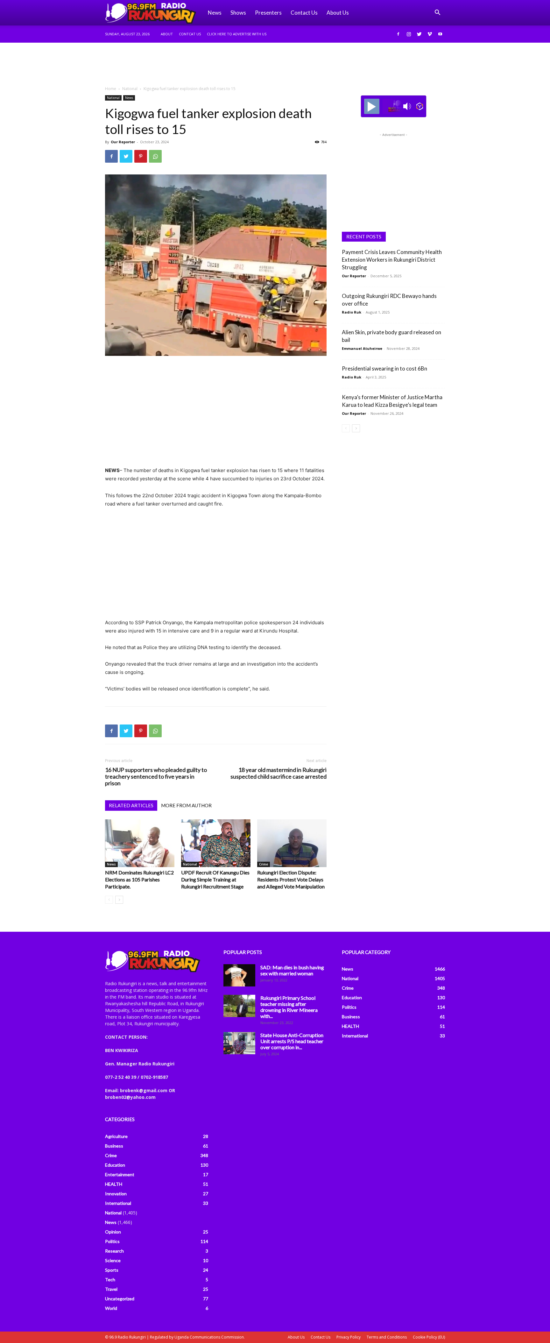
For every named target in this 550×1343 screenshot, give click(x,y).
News (215, 12)
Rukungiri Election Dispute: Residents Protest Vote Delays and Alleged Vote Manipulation (291, 879)
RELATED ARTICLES (131, 805)
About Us (296, 1337)
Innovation (116, 1193)
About (167, 34)
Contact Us (304, 12)
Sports (111, 1270)
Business (114, 1146)
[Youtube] (440, 34)
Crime (263, 864)
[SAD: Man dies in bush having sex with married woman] (239, 975)
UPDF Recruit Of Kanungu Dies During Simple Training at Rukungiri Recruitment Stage (215, 879)
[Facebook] (398, 34)
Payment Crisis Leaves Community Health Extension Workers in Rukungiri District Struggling (392, 260)
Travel (111, 1289)
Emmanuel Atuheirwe (362, 348)
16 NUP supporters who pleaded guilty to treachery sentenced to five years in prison (156, 777)
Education (115, 1165)
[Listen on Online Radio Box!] (419, 106)
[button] (437, 13)
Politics (112, 1241)
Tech (110, 1279)
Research (114, 1251)
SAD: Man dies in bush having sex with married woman (292, 970)
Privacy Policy (348, 1337)
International (118, 1203)
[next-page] (119, 900)
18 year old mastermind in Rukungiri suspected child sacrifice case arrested (278, 773)
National (130, 88)
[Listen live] (371, 106)
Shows (238, 12)
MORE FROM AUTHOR (186, 805)
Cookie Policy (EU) (429, 1337)
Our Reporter (123, 141)
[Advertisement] (275, 64)
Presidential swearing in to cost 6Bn (384, 368)
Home (110, 88)
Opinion (113, 1231)
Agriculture (116, 1136)
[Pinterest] (140, 156)
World (111, 1308)
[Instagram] (408, 34)
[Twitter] (419, 34)
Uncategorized (119, 1298)
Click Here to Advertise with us (236, 34)
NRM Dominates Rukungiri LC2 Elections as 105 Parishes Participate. (139, 879)
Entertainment (119, 1174)
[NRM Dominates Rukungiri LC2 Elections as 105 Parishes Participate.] (139, 843)
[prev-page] (109, 900)
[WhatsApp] (155, 156)
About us (338, 12)
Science (113, 1260)
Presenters (268, 12)
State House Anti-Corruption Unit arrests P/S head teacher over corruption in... (291, 1041)
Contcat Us (190, 34)
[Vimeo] (429, 34)
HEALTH (113, 1184)
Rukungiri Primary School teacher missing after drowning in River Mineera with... (289, 1007)
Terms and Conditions (387, 1337)
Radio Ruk (351, 312)
